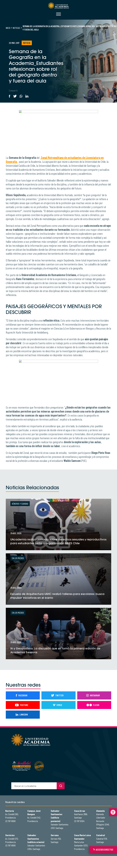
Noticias (16, 27)
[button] (113, 812)
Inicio (8, 27)
